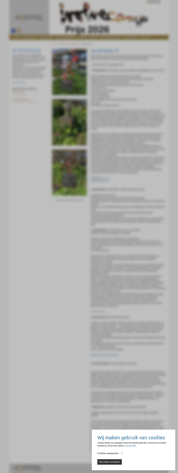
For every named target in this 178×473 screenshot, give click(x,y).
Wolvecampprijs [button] (66, 37)
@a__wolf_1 (105, 178)
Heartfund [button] (46, 37)
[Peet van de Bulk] (69, 172)
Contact (145, 37)
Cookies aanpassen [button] (107, 453)
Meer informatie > (19, 83)
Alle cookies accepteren (109, 462)
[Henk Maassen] (69, 72)
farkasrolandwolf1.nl (100, 181)
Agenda (83, 37)
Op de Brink (63, 44)
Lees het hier (130, 446)
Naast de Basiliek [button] (110, 37)
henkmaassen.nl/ (98, 311)
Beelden (74, 44)
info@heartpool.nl (20, 99)
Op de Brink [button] (130, 37)
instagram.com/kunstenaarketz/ (104, 355)
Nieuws (94, 37)
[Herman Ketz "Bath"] (69, 122)
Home (16, 37)
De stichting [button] (29, 37)
